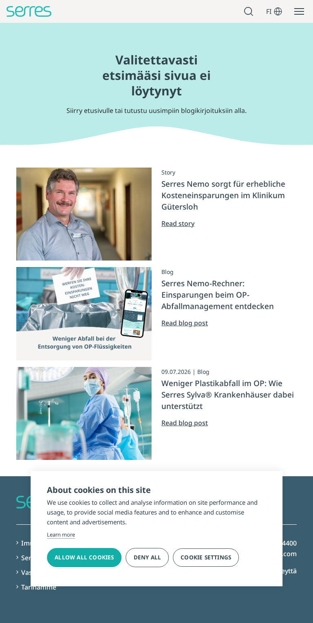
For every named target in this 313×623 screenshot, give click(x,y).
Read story (177, 223)
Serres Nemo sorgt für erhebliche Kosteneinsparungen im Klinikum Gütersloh (223, 195)
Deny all (147, 557)
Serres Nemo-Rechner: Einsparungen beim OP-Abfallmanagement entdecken (217, 295)
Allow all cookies (84, 557)
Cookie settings (206, 557)
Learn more (61, 534)
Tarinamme (38, 587)
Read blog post (184, 322)
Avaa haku (250, 11)
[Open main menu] (299, 11)
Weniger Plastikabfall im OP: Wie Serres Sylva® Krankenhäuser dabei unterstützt (227, 394)
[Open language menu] (278, 11)
